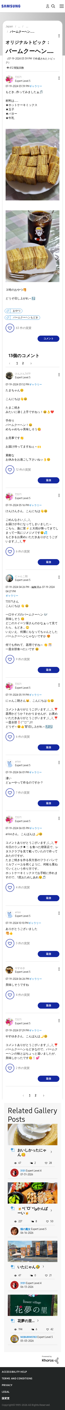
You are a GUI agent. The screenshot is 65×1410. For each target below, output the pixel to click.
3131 (22, 1170)
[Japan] (10, 6)
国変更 (6, 1398)
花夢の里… (26, 1321)
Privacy (7, 1385)
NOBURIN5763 (28, 1337)
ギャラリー (35, 86)
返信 (48, 480)
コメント (49, 338)
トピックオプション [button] (52, 36)
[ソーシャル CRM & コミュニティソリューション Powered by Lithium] (50, 1359)
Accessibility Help (14, 1371)
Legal (6, 1391)
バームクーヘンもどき (25, 317)
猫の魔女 (25, 1229)
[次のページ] (30, 363)
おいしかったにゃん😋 (32, 1152)
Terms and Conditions (17, 1378)
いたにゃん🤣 (29, 1267)
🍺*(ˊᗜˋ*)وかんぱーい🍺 (33, 1210)
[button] (53, 78)
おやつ (16, 310)
